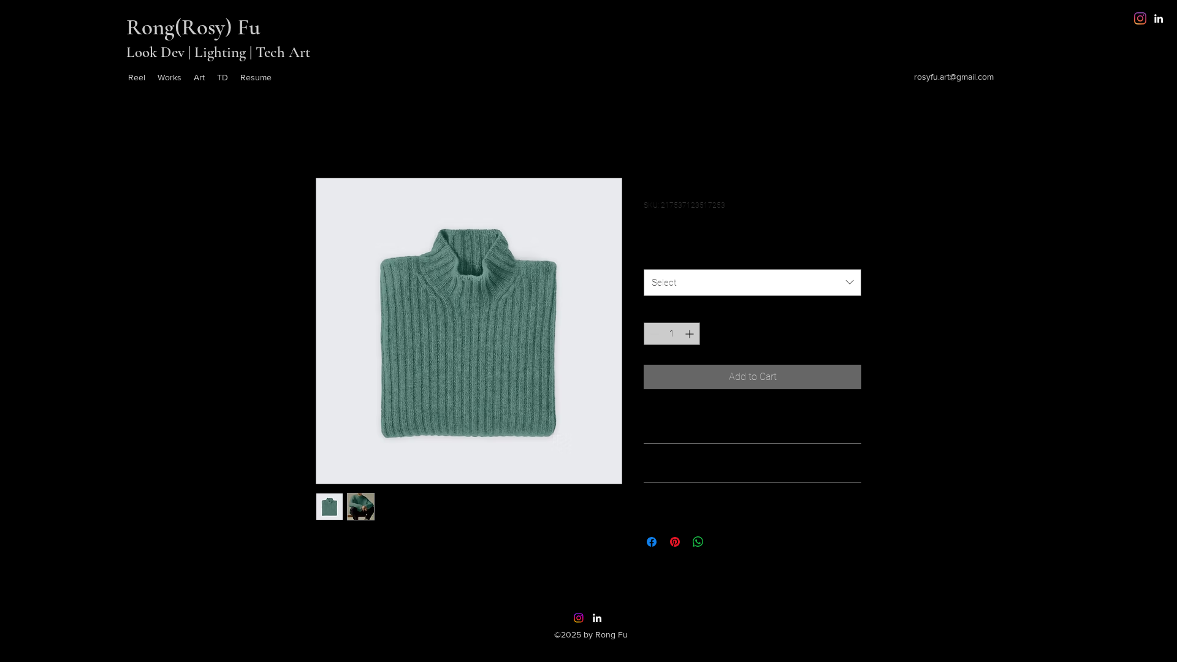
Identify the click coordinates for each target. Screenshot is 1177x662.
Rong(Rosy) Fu (193, 27)
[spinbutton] (672, 333)
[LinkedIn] (1158, 18)
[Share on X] (721, 542)
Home (328, 133)
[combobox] (752, 282)
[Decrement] (653, 333)
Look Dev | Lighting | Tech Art (218, 52)
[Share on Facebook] (651, 542)
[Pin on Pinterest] (675, 542)
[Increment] (690, 333)
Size (654, 256)
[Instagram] (1140, 18)
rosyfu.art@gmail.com (954, 77)
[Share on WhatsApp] (698, 542)
